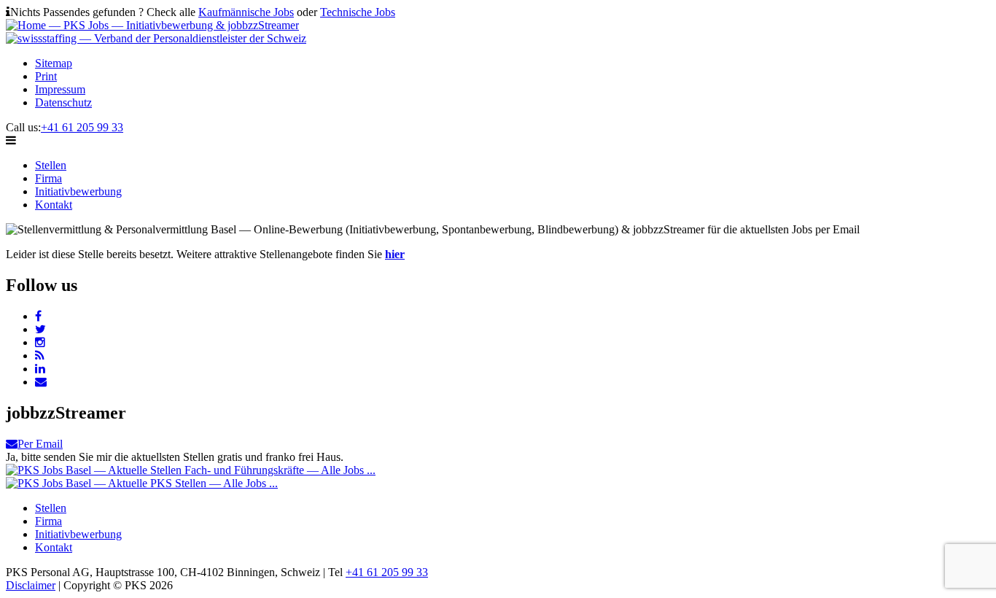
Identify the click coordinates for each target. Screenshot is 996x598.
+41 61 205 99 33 (82, 127)
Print (46, 76)
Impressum (60, 89)
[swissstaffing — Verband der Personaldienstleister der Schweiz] (156, 38)
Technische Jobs (357, 12)
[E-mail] (41, 382)
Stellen (50, 165)
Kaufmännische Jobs (246, 12)
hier (395, 254)
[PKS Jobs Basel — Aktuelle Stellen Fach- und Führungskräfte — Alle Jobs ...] (191, 470)
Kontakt (53, 204)
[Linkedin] (40, 368)
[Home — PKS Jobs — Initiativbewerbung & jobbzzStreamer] (152, 25)
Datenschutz (63, 102)
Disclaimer (30, 585)
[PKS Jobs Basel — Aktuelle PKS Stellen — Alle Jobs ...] (142, 483)
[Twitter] (40, 329)
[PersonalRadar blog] (39, 355)
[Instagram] (40, 342)
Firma (48, 178)
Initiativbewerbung (78, 191)
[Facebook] (38, 316)
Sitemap (53, 63)
